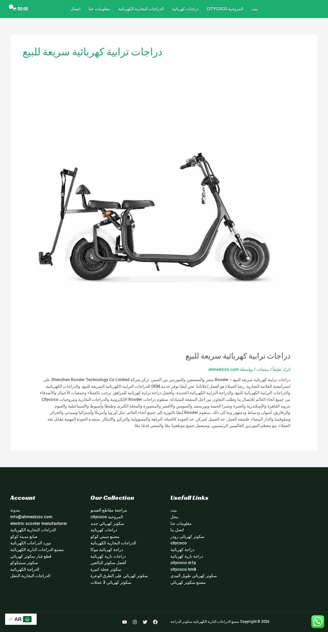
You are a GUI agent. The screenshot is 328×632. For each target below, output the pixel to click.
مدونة (15, 510)
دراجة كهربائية (182, 549)
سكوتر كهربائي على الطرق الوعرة (119, 575)
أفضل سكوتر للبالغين (108, 562)
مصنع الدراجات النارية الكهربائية (37, 549)
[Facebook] (155, 622)
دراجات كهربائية (185, 8)
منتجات (263, 369)
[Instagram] (134, 622)
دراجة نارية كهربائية (186, 556)
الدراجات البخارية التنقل (30, 575)
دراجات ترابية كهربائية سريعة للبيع (238, 356)
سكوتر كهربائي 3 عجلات (110, 582)
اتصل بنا (177, 529)
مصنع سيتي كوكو (104, 536)
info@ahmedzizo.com (31, 516)
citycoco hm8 (183, 569)
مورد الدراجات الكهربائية (30, 543)
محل (174, 516)
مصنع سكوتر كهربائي (188, 582)
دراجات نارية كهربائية (108, 556)
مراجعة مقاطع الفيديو (108, 510)
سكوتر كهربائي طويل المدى (193, 575)
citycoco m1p (183, 562)
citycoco (178, 543)
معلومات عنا (99, 8)
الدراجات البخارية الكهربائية (141, 8)
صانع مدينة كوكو (24, 536)
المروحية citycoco (225, 8)
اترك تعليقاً (281, 369)
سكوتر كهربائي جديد (107, 523)
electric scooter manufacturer (38, 523)
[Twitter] (145, 622)
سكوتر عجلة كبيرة (105, 569)
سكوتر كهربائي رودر (187, 536)
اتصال (75, 8)
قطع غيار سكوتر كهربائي (31, 556)
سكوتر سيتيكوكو (24, 562)
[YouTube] (124, 622)
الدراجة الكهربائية (24, 569)
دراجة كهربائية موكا (106, 549)
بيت (254, 8)
